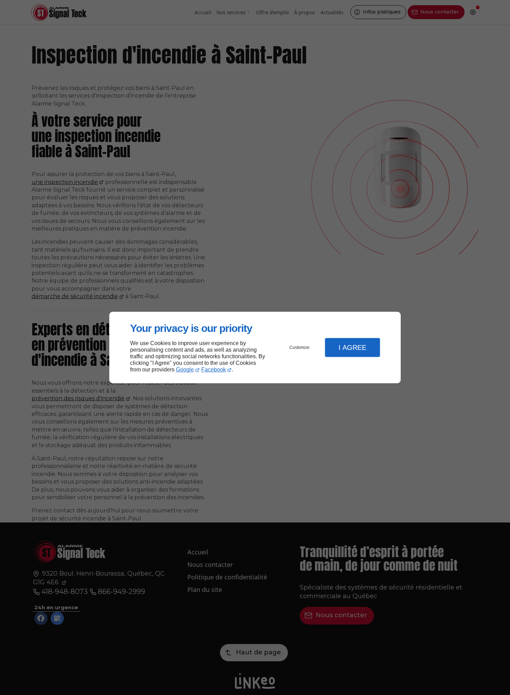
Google (185, 369)
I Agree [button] (352, 347)
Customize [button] (299, 347)
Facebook (213, 369)
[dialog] (255, 348)
